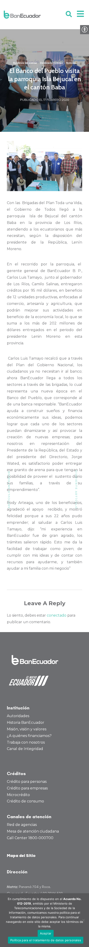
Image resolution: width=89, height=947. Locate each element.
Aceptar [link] (46, 933)
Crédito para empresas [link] (27, 788)
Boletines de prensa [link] (25, 63)
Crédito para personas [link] (27, 781)
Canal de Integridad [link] (25, 749)
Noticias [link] (71, 63)
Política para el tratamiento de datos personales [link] (45, 940)
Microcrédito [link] (18, 795)
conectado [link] (56, 615)
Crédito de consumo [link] (25, 801)
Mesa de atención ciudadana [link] (33, 831)
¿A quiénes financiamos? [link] (29, 736)
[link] (22, 14)
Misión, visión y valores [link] (26, 729)
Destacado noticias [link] (51, 63)
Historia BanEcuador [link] (25, 722)
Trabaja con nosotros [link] (26, 742)
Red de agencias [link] (22, 824)
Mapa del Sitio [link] (21, 856)
